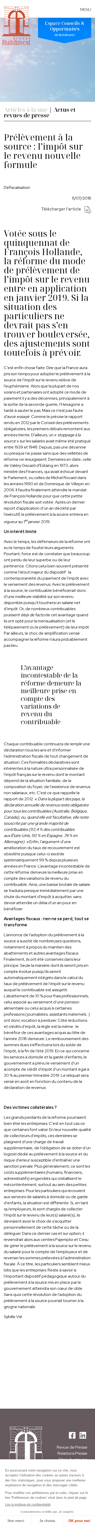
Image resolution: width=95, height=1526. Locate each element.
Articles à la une (26, 110)
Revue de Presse (72, 1447)
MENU (85, 9)
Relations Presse (72, 1453)
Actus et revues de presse (40, 112)
